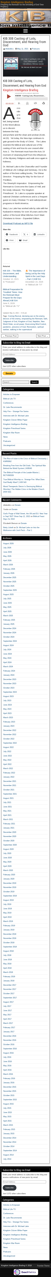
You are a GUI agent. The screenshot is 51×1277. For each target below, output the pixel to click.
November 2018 (9, 938)
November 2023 (9, 683)
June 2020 (7, 858)
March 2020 (8, 870)
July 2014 (7, 1159)
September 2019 (10, 896)
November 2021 (9, 785)
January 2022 (8, 777)
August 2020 (8, 849)
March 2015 (8, 1125)
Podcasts (36, 49)
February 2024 (9, 671)
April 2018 (7, 968)
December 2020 (9, 832)
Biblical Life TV (9, 399)
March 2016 (8, 1074)
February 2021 (9, 824)
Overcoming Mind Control (35, 324)
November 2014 (9, 1142)
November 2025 (9, 582)
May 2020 (7, 862)
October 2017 (8, 993)
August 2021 (8, 798)
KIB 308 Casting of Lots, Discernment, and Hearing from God (24, 42)
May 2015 (7, 1117)
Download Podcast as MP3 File (18, 223)
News (5, 437)
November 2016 (9, 1040)
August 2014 (8, 1155)
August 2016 (8, 1053)
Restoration (31, 327)
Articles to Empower (11, 394)
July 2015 (7, 1108)
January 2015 (8, 1134)
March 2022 (8, 768)
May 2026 (7, 556)
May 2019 (7, 913)
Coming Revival (14, 316)
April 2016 (7, 1070)
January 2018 (8, 981)
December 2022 (9, 730)
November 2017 (9, 989)
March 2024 (8, 667)
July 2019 (7, 904)
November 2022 (9, 734)
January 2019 (8, 930)
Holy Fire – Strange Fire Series (16, 411)
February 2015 (9, 1129)
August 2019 (8, 900)
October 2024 (8, 637)
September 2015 (10, 1100)
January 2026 (8, 573)
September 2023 (10, 692)
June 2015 (7, 1112)
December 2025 (9, 577)
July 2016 (7, 1057)
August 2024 (8, 645)
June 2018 (7, 960)
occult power (19, 324)
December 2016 (9, 1036)
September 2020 (10, 845)
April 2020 (7, 866)
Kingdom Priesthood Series (14, 428)
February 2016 (9, 1078)
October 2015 (8, 1095)
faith (45, 319)
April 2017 (7, 1019)
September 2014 (10, 1150)
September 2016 (10, 1049)
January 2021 (8, 828)
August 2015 (8, 1104)
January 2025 (8, 624)
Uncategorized (9, 445)
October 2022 (8, 739)
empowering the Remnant (32, 319)
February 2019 (9, 926)
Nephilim (36, 321)
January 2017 (8, 1032)
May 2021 (7, 811)
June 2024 (7, 654)
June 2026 (7, 552)
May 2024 (7, 658)
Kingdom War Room (11, 433)
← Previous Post (10, 336)
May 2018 (7, 964)
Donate (18, 505)
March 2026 (8, 565)
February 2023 (9, 722)
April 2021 (7, 815)
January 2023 (8, 726)
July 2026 (7, 548)
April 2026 (7, 560)
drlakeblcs (9, 49)
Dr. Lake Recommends (12, 407)
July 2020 (7, 853)
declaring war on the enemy (33, 316)
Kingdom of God (25, 321)
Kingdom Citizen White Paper (15, 420)
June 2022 (7, 756)
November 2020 (9, 836)
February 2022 (9, 773)
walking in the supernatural (21, 330)
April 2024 (7, 662)
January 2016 (8, 1083)
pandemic (7, 327)
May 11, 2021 (22, 49)
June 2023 (7, 705)
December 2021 (9, 781)
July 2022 (7, 751)
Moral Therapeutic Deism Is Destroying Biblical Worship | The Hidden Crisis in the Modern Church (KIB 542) (23, 489)
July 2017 (7, 1006)
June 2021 (7, 807)
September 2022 (10, 743)
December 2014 (9, 1138)
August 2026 (8, 543)
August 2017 (8, 1002)
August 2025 (8, 594)
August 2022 (8, 747)
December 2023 (9, 679)
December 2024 (9, 628)
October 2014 (8, 1146)
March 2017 (8, 1023)
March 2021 (8, 819)
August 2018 (8, 951)
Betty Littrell (8, 527)
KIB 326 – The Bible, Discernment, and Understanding (12, 273)
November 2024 (9, 633)
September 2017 (10, 998)
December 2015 (9, 1087)
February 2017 (9, 1027)
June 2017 (7, 1010)
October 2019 (8, 892)
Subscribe (9, 360)
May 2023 (7, 709)
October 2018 (8, 943)
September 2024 (10, 641)
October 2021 (8, 790)
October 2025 (8, 586)
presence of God (19, 327)
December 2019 (9, 883)
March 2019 (8, 921)
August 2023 (8, 696)
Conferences (8, 403)
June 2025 (7, 603)
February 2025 (9, 620)
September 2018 (10, 947)
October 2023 (8, 688)
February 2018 (9, 976)
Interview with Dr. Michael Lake (16, 416)
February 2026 (9, 569)
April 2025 (7, 611)
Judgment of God (10, 321)
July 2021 (7, 802)
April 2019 (7, 917)
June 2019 (7, 909)
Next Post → (43, 336)
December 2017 (9, 985)
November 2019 (9, 887)
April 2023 (7, 713)
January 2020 (8, 879)
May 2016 (7, 1066)
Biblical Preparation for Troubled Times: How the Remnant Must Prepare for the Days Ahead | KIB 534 (13, 295)
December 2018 (9, 934)
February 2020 (9, 875)
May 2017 (7, 1015)
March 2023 (8, 717)
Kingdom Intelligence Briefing (17, 2)
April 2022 (7, 764)
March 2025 (8, 616)
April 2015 (7, 1121)
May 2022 (7, 760)
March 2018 (8, 972)
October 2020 (8, 841)
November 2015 (9, 1091)
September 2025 (10, 590)
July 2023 (7, 700)
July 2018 (7, 955)
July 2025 (7, 599)
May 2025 (7, 607)
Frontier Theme (43, 1265)
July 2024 (7, 650)
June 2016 (7, 1061)
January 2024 (8, 675)
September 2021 (10, 794)
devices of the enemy (12, 319)
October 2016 (8, 1044)
